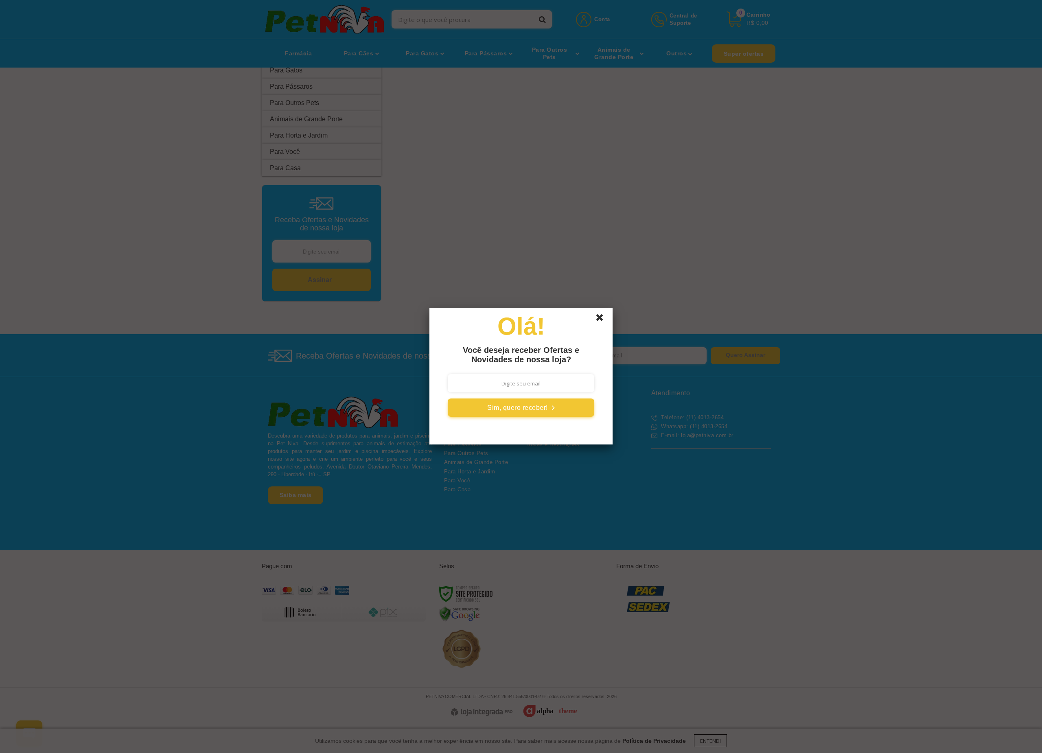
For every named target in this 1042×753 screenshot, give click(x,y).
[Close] (603, 319)
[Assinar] (521, 407)
